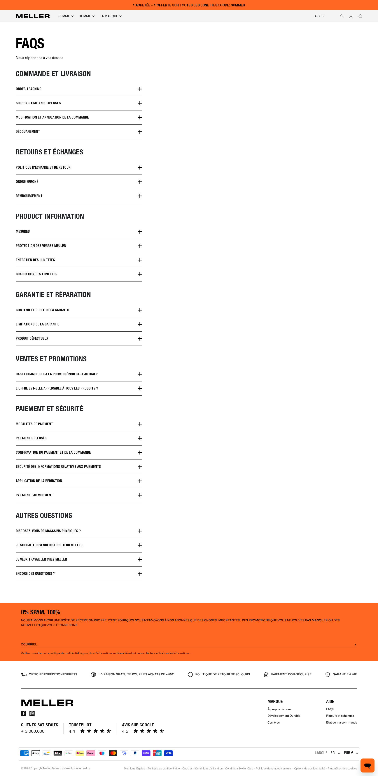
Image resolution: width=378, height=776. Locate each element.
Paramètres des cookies (342, 768)
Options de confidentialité (309, 768)
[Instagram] (32, 713)
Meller (47, 768)
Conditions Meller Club (239, 768)
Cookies (187, 768)
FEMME (64, 16)
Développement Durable (284, 716)
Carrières (274, 722)
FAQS (330, 709)
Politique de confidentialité (163, 768)
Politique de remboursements (274, 768)
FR (333, 752)
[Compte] (350, 16)
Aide (318, 16)
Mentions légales (134, 768)
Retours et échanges (340, 716)
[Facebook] (23, 713)
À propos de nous (279, 709)
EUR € (348, 752)
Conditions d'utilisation (209, 768)
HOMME (85, 16)
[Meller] (33, 16)
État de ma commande (341, 722)
